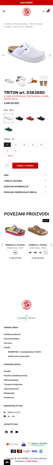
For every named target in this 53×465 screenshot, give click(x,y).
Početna (8, 24)
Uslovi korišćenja (11, 339)
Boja (5, 110)
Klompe (7, 96)
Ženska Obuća (11, 99)
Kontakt (7, 371)
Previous (2, 2)
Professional (21, 24)
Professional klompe (37, 96)
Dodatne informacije (16, 186)
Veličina (7, 139)
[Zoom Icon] (26, 52)
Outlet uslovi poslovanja (18, 356)
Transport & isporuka (13, 384)
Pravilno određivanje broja (20, 192)
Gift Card (8, 343)
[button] (6, 432)
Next (51, 2)
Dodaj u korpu (25, 165)
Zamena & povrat (11, 389)
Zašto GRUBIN (26, 2)
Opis (6, 175)
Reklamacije (9, 393)
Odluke (7, 347)
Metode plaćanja (11, 380)
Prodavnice (9, 397)
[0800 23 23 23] (12, 412)
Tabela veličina (13, 181)
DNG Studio (32, 461)
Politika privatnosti (12, 334)
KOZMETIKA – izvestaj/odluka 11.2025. (24, 352)
